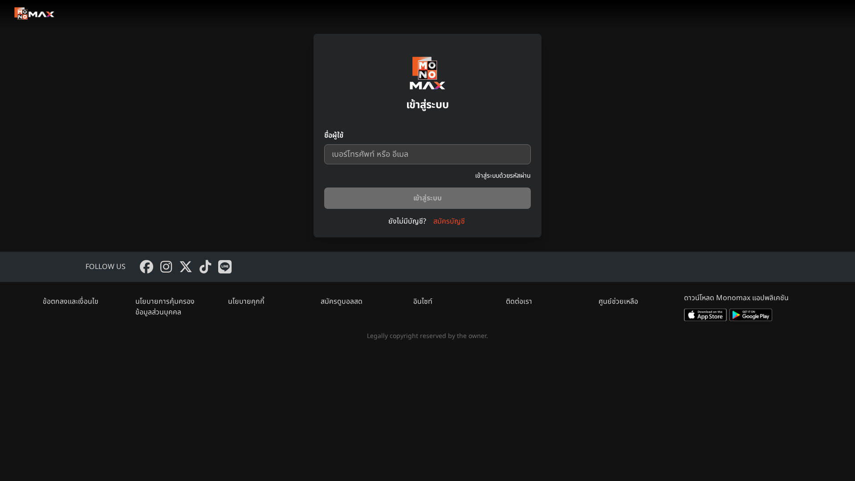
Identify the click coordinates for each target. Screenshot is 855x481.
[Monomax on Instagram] (166, 267)
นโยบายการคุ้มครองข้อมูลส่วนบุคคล (165, 307)
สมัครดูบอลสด (341, 301)
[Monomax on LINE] (225, 267)
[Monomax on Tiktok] (205, 267)
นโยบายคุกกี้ (246, 301)
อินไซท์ (422, 301)
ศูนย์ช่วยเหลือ (618, 301)
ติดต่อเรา (519, 301)
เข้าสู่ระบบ (427, 198)
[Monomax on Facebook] (146, 267)
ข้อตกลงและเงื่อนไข (70, 301)
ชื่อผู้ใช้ (333, 135)
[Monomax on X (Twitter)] (185, 267)
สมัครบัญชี (449, 221)
